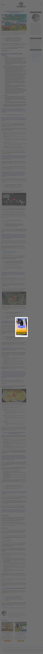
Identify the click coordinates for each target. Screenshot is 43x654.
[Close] (26, 318)
